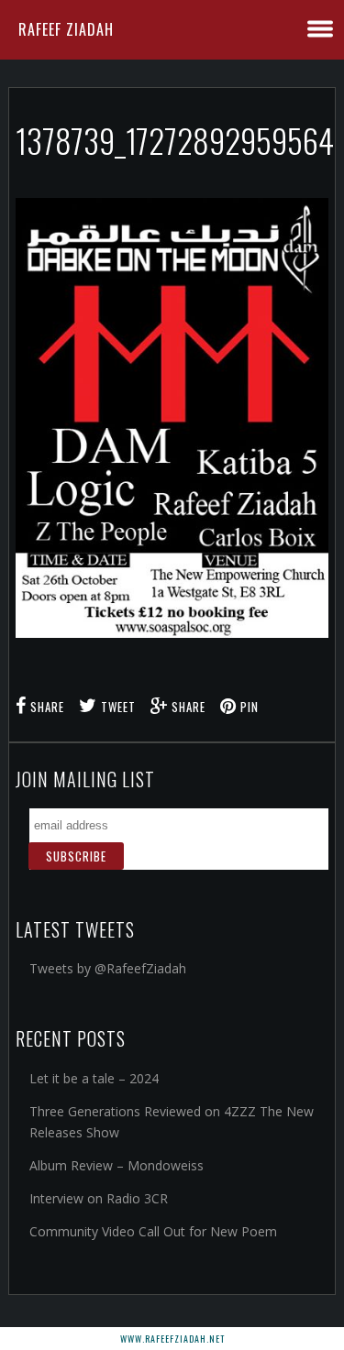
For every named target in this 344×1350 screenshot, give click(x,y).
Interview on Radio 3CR (98, 1198)
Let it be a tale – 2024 (94, 1078)
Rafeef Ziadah (66, 29)
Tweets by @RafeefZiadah (107, 968)
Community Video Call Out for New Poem (153, 1231)
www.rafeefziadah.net (172, 1338)
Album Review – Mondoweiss (116, 1165)
